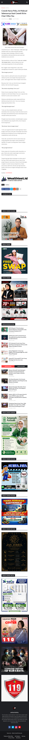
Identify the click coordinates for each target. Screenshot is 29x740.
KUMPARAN (9, 172)
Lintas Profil (8, 366)
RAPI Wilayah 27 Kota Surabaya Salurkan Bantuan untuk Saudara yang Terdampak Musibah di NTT (17, 329)
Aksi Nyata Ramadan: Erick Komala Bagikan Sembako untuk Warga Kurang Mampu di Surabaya (18, 381)
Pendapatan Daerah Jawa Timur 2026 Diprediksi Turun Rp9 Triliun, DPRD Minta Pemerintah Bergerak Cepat (17, 405)
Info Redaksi (17, 736)
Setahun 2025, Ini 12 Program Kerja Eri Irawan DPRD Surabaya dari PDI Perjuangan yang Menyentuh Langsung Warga (18, 396)
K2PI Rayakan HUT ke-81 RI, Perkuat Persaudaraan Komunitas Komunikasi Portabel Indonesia (17, 337)
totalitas (7, 7)
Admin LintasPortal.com (17, 733)
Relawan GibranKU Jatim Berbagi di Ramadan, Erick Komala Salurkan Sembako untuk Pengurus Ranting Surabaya (17, 372)
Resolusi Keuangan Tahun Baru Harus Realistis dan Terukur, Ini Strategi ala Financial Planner (17, 388)
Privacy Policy (11, 737)
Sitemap (23, 736)
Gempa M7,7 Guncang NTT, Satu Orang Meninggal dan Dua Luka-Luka (18, 359)
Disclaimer (18, 737)
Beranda (3, 7)
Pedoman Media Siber (8, 736)
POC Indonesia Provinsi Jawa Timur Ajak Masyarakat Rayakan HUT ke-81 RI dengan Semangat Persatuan (18, 345)
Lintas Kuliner (21, 366)
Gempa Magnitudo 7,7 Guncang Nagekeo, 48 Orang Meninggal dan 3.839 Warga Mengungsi (18, 352)
